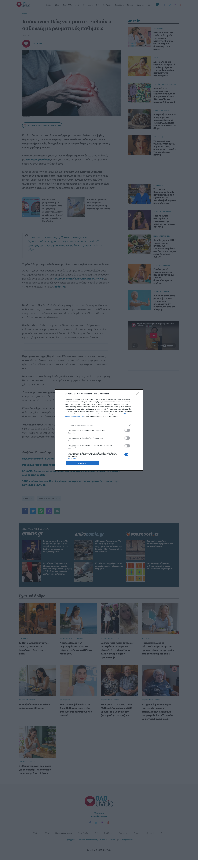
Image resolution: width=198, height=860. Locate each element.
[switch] (127, 430)
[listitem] (99, 425)
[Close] (138, 394)
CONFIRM (82, 463)
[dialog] (99, 430)
